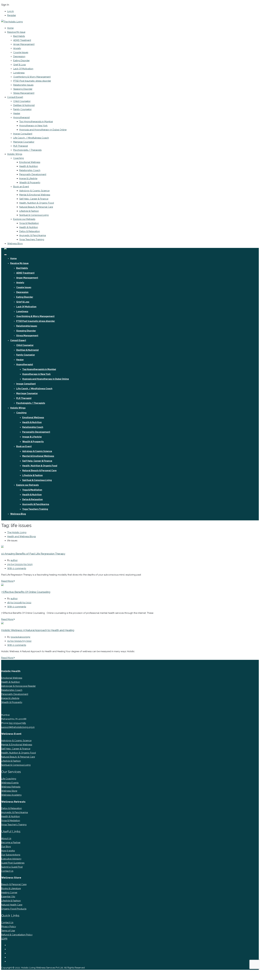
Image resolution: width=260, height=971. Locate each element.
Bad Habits (19, 36)
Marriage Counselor (23, 142)
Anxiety (17, 48)
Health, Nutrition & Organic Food (36, 203)
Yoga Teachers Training (31, 239)
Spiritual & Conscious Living (34, 215)
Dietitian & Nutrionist (24, 105)
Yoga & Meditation (29, 223)
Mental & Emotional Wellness (34, 194)
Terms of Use (8, 930)
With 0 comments (16, 568)
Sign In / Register (12, 518)
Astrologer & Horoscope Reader (18, 686)
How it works (8, 850)
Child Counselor (22, 101)
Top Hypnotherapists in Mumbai (36, 121)
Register (11, 15)
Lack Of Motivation (23, 68)
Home (10, 28)
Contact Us (7, 871)
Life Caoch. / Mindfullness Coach (31, 137)
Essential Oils (8, 896)
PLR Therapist (20, 146)
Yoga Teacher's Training (13, 824)
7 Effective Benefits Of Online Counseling (25, 591)
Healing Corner (9, 892)
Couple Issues (20, 52)
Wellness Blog (15, 243)
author (14, 560)
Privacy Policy (8, 926)
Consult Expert (15, 97)
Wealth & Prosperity (29, 182)
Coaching (18, 158)
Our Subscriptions (10, 854)
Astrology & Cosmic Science (34, 190)
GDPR (4, 938)
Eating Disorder (21, 60)
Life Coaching (8, 778)
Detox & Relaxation (29, 231)
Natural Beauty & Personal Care (36, 207)
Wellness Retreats (10, 786)
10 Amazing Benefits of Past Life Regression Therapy (33, 553)
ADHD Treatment (22, 40)
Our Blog (6, 846)
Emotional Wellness (29, 162)
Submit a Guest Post (12, 867)
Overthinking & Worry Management (32, 76)
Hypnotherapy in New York (33, 125)
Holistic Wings (14, 154)
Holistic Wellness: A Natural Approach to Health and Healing (37, 630)
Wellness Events (10, 782)
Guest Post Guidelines (12, 863)
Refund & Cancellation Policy (16, 934)
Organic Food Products (13, 908)
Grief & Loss (19, 64)
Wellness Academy (11, 795)
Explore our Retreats (24, 219)
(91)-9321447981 (17, 723)
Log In (10, 11)
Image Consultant (22, 133)
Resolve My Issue (16, 32)
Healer (16, 113)
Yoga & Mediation (10, 820)
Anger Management (23, 44)
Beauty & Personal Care (13, 884)
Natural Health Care (11, 904)
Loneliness (19, 72)
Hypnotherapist (21, 117)
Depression (19, 56)
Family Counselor (22, 109)
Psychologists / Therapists (27, 150)
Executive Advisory (11, 858)
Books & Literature (11, 888)
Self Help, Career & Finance (33, 198)
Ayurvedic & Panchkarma (32, 235)
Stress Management (23, 93)
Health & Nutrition (28, 166)
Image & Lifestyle (28, 178)
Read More (7, 581)
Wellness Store (9, 791)
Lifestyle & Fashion (29, 211)
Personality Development (32, 174)
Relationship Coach (29, 170)
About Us (6, 838)
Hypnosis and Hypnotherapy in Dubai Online (43, 129)
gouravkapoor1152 (20, 637)
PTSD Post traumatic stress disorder (32, 81)
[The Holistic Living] (12, 21)
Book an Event (21, 186)
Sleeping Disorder (22, 89)
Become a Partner (10, 842)
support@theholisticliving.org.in (18, 727)
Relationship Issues (23, 85)
